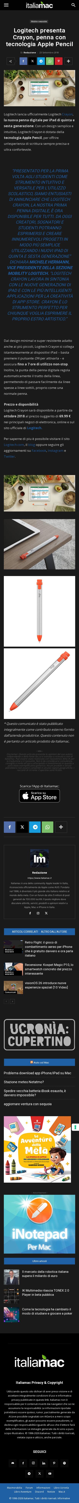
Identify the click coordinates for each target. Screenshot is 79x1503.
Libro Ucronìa (61, 1487)
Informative (64, 1498)
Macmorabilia (14, 1487)
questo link (42, 1399)
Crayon (67, 114)
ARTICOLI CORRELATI (25, 931)
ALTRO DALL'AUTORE (54, 931)
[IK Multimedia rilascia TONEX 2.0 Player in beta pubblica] (11, 1296)
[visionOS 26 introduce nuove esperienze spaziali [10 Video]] (13, 987)
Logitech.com (14, 444)
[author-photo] (39, 867)
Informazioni (43, 1487)
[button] (6, 5)
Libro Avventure (22, 1491)
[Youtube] (50, 1474)
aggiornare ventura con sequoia (28, 1104)
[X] (32, 61)
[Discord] (12, 1463)
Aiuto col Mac (41, 1062)
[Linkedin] (44, 1463)
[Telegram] (41, 61)
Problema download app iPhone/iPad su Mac (37, 1073)
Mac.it (62, 1491)
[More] (68, 61)
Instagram (55, 450)
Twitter (9, 456)
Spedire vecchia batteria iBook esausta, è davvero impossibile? (35, 1093)
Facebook (39, 450)
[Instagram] (39, 913)
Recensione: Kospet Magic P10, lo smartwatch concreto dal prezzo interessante (49, 969)
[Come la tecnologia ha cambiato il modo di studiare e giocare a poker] (11, 1314)
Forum (29, 1487)
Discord (39, 1491)
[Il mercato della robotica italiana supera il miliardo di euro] (11, 1277)
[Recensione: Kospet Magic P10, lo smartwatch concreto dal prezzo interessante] (13, 969)
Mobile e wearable (39, 21)
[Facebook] (23, 61)
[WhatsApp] (50, 61)
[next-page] (12, 1001)
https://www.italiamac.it (40, 878)
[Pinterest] (59, 61)
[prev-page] (6, 1001)
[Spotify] (64, 1463)
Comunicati (10, 992)
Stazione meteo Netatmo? (24, 1082)
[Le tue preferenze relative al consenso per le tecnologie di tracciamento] (75, 1127)
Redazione (30, 52)
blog (31, 444)
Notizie (51, 1491)
